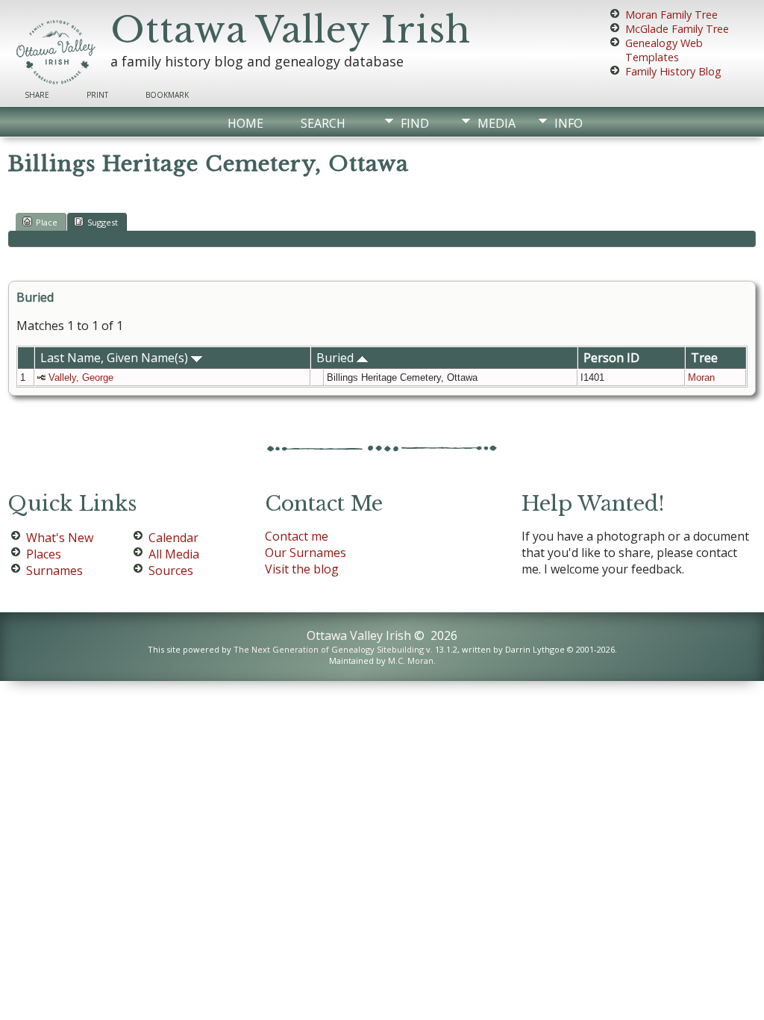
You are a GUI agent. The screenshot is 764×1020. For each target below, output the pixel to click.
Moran (701, 377)
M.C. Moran (410, 660)
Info (568, 123)
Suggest (102, 222)
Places (43, 554)
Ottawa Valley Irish (290, 29)
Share (37, 95)
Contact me (296, 536)
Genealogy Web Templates (664, 50)
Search (323, 123)
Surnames (54, 570)
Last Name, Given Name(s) (115, 357)
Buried (336, 357)
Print (97, 95)
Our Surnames (305, 552)
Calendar (173, 537)
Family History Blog (673, 71)
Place (46, 222)
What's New (59, 537)
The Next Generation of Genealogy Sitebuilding (329, 649)
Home (245, 123)
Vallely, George (80, 377)
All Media (173, 554)
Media (497, 123)
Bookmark (167, 95)
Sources (170, 570)
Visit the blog (302, 569)
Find (415, 123)
